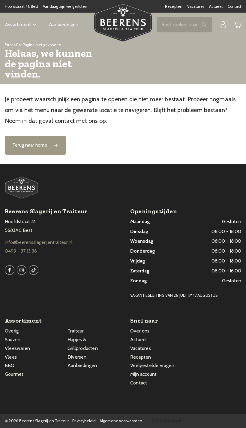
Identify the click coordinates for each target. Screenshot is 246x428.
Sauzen (12, 339)
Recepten (174, 6)
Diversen (77, 357)
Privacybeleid (84, 421)
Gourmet (14, 374)
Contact (234, 6)
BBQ (10, 365)
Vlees (11, 357)
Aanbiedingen (63, 24)
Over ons (140, 331)
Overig (12, 331)
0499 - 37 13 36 (21, 251)
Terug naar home (29, 145)
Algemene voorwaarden (121, 421)
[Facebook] (9, 270)
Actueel (216, 6)
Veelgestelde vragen (152, 365)
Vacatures (195, 6)
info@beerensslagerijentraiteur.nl (39, 242)
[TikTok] (33, 270)
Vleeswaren (17, 348)
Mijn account (143, 374)
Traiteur (76, 331)
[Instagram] (21, 270)
